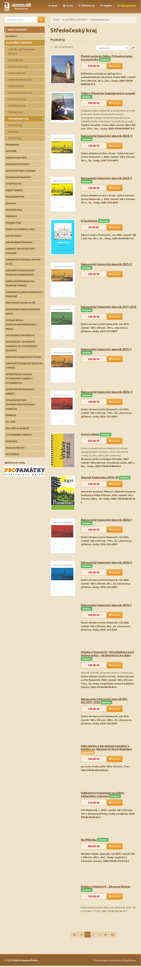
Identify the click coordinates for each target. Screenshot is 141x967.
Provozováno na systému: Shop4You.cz (115, 960)
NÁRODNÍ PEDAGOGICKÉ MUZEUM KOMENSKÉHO (20, 272)
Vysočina (13, 131)
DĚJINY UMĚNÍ (14, 190)
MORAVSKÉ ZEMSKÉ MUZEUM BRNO (23, 311)
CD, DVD (10, 421)
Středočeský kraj (18, 118)
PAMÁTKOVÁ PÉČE (16, 157)
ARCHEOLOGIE (14, 209)
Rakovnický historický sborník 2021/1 (106, 349)
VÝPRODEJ (11, 441)
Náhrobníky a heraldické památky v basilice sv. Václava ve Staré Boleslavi (106, 743)
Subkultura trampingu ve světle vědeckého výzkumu (102, 790)
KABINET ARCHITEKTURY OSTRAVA (20, 251)
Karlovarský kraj (17, 73)
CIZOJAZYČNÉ (13, 222)
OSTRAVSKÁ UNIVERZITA (20, 335)
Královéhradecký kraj (19, 79)
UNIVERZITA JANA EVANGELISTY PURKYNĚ (24, 294)
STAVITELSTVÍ (13, 183)
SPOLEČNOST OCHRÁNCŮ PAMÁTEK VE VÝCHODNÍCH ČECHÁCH (21, 346)
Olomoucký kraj (17, 99)
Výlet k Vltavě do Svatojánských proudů (108, 93)
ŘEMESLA (11, 415)
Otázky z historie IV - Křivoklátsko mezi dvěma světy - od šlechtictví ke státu (107, 649)
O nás (69, 5)
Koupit (115, 66)
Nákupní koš (127, 5)
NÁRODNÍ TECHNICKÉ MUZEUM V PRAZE (24, 365)
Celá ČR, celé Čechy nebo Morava (21, 51)
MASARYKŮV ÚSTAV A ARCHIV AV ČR (23, 261)
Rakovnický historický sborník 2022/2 (106, 135)
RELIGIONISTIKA (15, 196)
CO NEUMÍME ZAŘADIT (19, 434)
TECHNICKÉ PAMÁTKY (18, 177)
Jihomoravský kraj (18, 66)
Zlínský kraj (14, 138)
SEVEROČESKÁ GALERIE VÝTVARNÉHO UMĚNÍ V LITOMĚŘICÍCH (19, 379)
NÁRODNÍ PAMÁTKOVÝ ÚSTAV (23, 357)
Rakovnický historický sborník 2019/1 (106, 605)
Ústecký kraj (15, 125)
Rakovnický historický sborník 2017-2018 (108, 306)
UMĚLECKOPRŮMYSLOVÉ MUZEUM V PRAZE (20, 283)
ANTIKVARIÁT (14, 235)
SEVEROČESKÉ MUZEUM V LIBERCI (20, 391)
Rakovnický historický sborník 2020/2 (106, 392)
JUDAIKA (11, 203)
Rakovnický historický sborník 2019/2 (106, 562)
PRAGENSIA (12, 144)
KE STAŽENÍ (12, 454)
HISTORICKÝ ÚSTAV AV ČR (20, 302)
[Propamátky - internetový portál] (24, 471)
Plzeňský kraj (15, 112)
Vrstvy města (90, 434)
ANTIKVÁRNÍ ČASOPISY (19, 242)
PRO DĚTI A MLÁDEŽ (17, 428)
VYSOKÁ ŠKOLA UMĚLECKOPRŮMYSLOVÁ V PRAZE (21, 324)
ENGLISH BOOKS (15, 447)
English (107, 5)
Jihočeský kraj (15, 60)
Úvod (54, 5)
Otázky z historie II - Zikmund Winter (106, 882)
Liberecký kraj (15, 86)
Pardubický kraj (16, 105)
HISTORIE (11, 151)
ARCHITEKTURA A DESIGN (21, 170)
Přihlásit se (88, 5)
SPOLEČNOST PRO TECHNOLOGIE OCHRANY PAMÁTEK (20, 404)
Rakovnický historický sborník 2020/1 (106, 519)
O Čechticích (89, 220)
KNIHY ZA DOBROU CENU (20, 229)
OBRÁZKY (11, 216)
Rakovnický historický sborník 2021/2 (106, 264)
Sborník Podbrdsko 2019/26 (99, 477)
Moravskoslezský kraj (20, 92)
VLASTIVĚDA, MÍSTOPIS (19, 42)
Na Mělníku (88, 835)
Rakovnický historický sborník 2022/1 (106, 178)
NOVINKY (11, 36)
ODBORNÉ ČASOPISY (18, 164)
